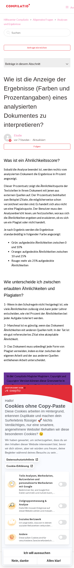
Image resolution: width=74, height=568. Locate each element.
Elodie (18, 135)
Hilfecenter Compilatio (16, 19)
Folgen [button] (37, 146)
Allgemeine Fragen (43, 19)
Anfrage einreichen (37, 47)
